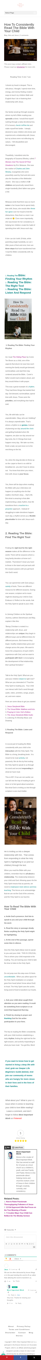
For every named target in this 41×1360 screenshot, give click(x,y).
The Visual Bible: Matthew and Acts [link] (21, 709)
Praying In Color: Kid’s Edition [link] (19, 712)
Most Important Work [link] (23, 1153)
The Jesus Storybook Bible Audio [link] (20, 715)
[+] (32, 1244)
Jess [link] (6, 1269)
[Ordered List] (16, 1244)
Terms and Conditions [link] (19, 1329)
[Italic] (9, 1244)
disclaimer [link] (21, 67)
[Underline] (11, 1244)
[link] (20, 5)
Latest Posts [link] (19, 1147)
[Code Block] (24, 1244)
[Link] (27, 1244)
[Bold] (6, 1244)
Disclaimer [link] (10, 1332)
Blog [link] (5, 35)
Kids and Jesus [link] (13, 35)
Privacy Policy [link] (24, 1326)
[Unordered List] (19, 1244)
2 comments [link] (24, 35)
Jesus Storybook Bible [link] (16, 706)
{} (30, 1244)
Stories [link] (19, 1336)
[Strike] (14, 1244)
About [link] (11, 1326)
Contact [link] (22, 1332)
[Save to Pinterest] (7, 1357)
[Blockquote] (22, 1244)
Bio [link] (8, 1147)
